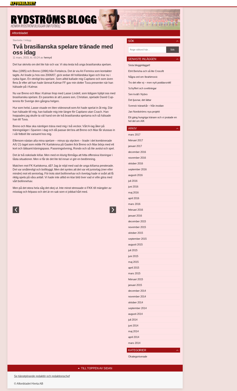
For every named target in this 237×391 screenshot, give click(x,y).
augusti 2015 (135, 244)
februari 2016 (135, 209)
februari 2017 (135, 140)
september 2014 (137, 308)
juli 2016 (132, 180)
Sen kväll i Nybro (137, 94)
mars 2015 (134, 273)
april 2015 (133, 267)
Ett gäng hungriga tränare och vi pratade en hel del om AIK (152, 119)
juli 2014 (132, 319)
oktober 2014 (135, 302)
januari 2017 (135, 146)
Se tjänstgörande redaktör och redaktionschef (42, 376)
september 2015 (137, 238)
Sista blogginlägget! (139, 65)
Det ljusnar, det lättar (139, 99)
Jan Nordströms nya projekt (144, 111)
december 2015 (137, 221)
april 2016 (133, 198)
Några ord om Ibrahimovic (143, 76)
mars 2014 (134, 342)
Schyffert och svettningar (142, 88)
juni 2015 (133, 256)
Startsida (17, 40)
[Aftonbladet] (23, 3)
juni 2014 (133, 325)
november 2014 (137, 296)
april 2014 (133, 337)
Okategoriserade (137, 356)
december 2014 (137, 290)
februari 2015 (135, 279)
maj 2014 (133, 331)
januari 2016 (135, 215)
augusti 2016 (135, 175)
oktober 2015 (135, 232)
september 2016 (137, 169)
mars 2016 (134, 203)
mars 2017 (134, 134)
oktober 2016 (135, 163)
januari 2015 (135, 285)
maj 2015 (133, 261)
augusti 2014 (135, 313)
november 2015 (137, 227)
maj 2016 (133, 192)
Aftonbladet (20, 33)
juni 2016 (133, 186)
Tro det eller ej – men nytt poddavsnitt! (149, 82)
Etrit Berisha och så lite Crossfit (146, 71)
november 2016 (137, 157)
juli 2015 (132, 250)
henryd (48, 57)
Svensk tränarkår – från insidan (146, 105)
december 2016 (137, 151)
